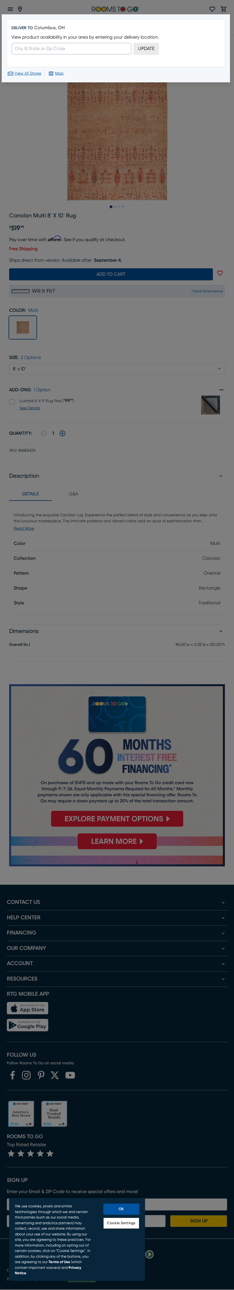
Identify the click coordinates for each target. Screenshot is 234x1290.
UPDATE (146, 48)
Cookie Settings (121, 1223)
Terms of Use (59, 1262)
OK (121, 1209)
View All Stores (28, 74)
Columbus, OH (49, 27)
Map (59, 74)
